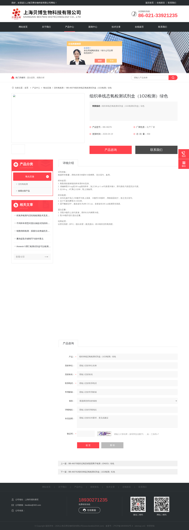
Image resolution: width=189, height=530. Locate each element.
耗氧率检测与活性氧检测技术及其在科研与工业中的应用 (33, 215)
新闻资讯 (94, 487)
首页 (26, 88)
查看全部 (20, 257)
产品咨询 (111, 150)
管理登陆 (151, 526)
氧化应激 (47, 88)
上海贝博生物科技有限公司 (38, 3)
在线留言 (161, 3)
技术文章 (116, 27)
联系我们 (172, 3)
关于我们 (46, 27)
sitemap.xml (140, 526)
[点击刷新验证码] (104, 433)
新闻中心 (92, 27)
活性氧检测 (59, 88)
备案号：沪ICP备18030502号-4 (119, 526)
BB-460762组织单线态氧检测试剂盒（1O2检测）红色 (91, 472)
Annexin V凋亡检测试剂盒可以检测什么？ (33, 246)
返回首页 (149, 3)
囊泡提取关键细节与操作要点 (29, 238)
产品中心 (69, 27)
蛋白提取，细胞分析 (36, 77)
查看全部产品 (24, 191)
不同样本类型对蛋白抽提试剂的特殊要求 (33, 223)
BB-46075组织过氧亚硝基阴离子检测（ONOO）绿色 (91, 463)
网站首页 (23, 27)
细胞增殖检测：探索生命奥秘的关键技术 (33, 231)
